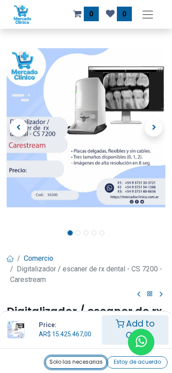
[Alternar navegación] (147, 14)
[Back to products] (150, 294)
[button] (18, 128)
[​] (139, 294)
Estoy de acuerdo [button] (137, 361)
